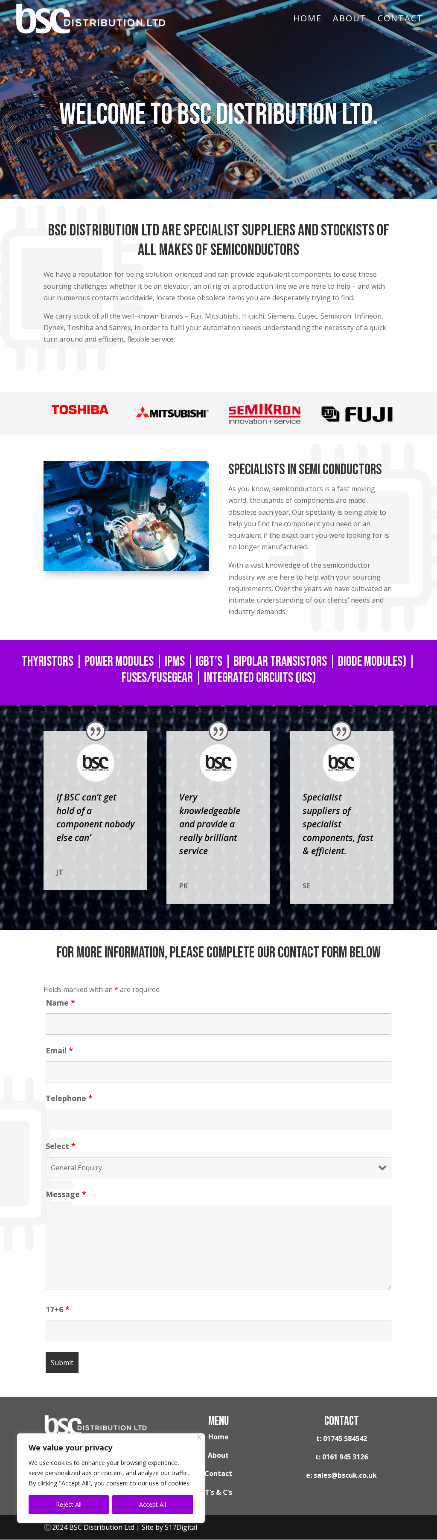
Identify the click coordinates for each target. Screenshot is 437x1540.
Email (59, 1050)
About (350, 19)
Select (61, 1146)
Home (307, 19)
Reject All (69, 1504)
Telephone (69, 1098)
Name (60, 1003)
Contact (400, 19)
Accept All (152, 1504)
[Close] (199, 1437)
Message (66, 1194)
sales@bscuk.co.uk (345, 1475)
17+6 (58, 1309)
